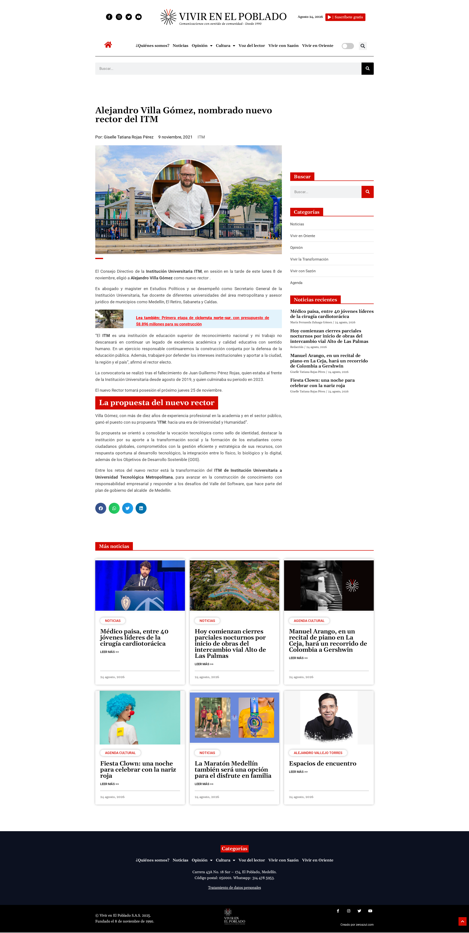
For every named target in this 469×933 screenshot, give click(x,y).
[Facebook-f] (109, 17)
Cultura (223, 45)
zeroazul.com (365, 924)
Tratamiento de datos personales (234, 887)
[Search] (368, 69)
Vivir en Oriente (317, 45)
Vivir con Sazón (283, 45)
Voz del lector (252, 45)
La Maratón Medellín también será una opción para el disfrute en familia (233, 770)
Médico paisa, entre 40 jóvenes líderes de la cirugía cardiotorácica (332, 314)
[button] (363, 46)
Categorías (234, 849)
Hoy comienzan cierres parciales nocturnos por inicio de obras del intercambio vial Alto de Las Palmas (329, 336)
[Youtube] (138, 17)
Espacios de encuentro (322, 764)
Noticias (180, 45)
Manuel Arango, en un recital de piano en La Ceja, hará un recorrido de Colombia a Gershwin (329, 361)
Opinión (200, 45)
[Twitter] (129, 17)
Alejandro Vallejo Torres (318, 753)
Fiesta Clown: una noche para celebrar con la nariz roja (322, 382)
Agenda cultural (309, 621)
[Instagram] (119, 17)
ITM (201, 137)
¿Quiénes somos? (152, 45)
